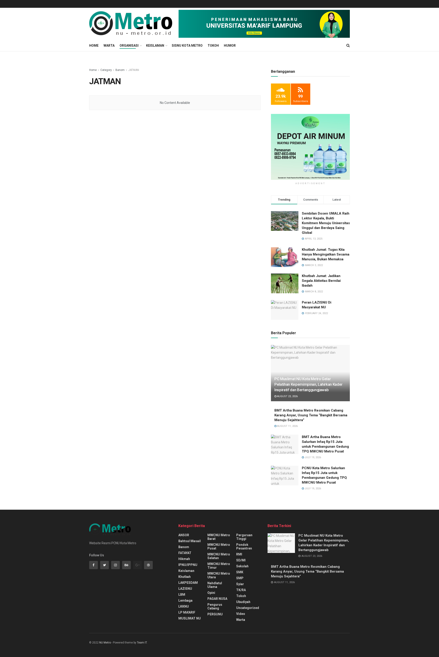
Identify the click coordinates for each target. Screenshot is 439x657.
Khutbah (184, 577)
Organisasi (129, 45)
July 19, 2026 (312, 457)
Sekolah (242, 566)
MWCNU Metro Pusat (218, 546)
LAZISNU (185, 588)
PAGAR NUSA (217, 598)
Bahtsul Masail (189, 541)
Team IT (142, 642)
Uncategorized (247, 608)
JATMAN (133, 70)
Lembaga (185, 600)
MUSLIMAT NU (189, 618)
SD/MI (241, 560)
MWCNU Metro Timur (218, 565)
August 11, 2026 (287, 426)
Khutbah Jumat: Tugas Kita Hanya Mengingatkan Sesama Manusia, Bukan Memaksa (325, 254)
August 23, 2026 (287, 396)
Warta (109, 45)
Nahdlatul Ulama (214, 585)
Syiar (240, 584)
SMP (240, 578)
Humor (230, 45)
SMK (239, 572)
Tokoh (213, 45)
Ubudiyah (243, 602)
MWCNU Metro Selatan (218, 556)
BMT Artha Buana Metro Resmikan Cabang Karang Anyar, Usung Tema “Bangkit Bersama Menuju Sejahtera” (310, 415)
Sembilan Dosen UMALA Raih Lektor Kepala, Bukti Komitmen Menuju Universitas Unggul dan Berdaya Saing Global (326, 223)
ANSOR (183, 535)
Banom (120, 70)
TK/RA (241, 590)
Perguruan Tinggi (244, 537)
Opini (211, 593)
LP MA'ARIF (186, 612)
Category (106, 70)
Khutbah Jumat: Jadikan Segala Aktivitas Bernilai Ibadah (321, 281)
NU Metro (105, 642)
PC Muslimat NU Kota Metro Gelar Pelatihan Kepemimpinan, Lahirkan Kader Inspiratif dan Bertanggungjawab (308, 384)
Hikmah (184, 559)
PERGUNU (215, 614)
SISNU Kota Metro (187, 45)
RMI (239, 554)
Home (94, 45)
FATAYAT (184, 553)
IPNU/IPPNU (187, 565)
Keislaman (155, 45)
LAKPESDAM (188, 582)
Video (240, 614)
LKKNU (183, 606)
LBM (181, 594)
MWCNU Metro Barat (218, 537)
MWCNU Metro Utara (218, 575)
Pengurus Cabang (214, 606)
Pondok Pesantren (244, 546)
